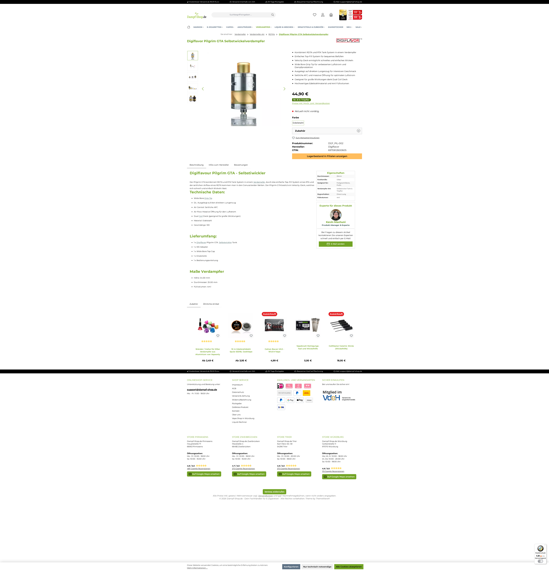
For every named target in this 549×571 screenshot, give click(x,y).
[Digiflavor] (349, 42)
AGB (234, 388)
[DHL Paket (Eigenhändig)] (306, 393)
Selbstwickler (225, 242)
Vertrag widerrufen (274, 491)
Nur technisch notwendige (317, 566)
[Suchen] (273, 14)
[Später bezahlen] (281, 400)
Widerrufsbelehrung (241, 400)
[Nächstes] (284, 88)
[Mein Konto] (322, 14)
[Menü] (544, 545)
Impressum (237, 385)
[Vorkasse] (309, 400)
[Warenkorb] (330, 14)
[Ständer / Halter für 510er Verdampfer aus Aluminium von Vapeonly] (207, 325)
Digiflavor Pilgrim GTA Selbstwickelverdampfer (303, 34)
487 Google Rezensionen (198, 469)
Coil (201, 216)
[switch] (540, 561)
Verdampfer (259, 182)
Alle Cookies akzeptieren (349, 566)
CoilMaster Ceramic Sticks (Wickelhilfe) (341, 347)
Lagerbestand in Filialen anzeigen (327, 156)
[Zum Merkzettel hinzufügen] (217, 335)
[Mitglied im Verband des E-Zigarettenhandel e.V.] (340, 396)
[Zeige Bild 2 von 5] (239, 123)
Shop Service (240, 380)
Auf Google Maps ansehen (206, 474)
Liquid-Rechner (239, 422)
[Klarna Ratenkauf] (289, 386)
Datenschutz (238, 392)
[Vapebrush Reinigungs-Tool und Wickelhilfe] (308, 325)
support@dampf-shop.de (202, 389)
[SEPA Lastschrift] (281, 407)
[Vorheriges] (203, 88)
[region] (237, 89)
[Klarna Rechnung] (308, 386)
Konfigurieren (291, 566)
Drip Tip (208, 198)
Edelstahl (298, 123)
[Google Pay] (291, 400)
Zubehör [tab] (194, 304)
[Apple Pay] (300, 400)
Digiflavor (201, 242)
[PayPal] (297, 393)
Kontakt (235, 411)
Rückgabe (237, 403)
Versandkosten (265, 496)
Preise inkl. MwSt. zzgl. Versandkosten (311, 103)
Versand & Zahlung (241, 396)
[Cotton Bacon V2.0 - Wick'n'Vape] (274, 325)
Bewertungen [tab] (241, 165)
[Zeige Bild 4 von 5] (248, 123)
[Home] (188, 27)
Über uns (236, 415)
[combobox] (240, 14)
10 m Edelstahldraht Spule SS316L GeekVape (241, 350)
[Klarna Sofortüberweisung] (298, 386)
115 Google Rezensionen (333, 471)
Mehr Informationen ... (197, 568)
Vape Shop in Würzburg (243, 418)
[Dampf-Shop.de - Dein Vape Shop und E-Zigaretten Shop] (196, 15)
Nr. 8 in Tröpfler (301, 99)
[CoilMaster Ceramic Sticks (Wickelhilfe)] (341, 325)
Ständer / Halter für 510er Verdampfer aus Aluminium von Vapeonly (207, 351)
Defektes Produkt (240, 407)
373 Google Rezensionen (288, 469)
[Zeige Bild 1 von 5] (234, 123)
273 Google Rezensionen (243, 469)
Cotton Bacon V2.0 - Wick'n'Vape (274, 350)
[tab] (196, 165)
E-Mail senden (337, 244)
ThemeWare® (323, 498)
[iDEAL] (280, 386)
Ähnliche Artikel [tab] (211, 304)
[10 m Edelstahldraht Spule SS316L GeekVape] (241, 325)
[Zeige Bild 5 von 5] (253, 123)
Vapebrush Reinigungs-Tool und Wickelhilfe (308, 347)
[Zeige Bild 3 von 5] (244, 123)
